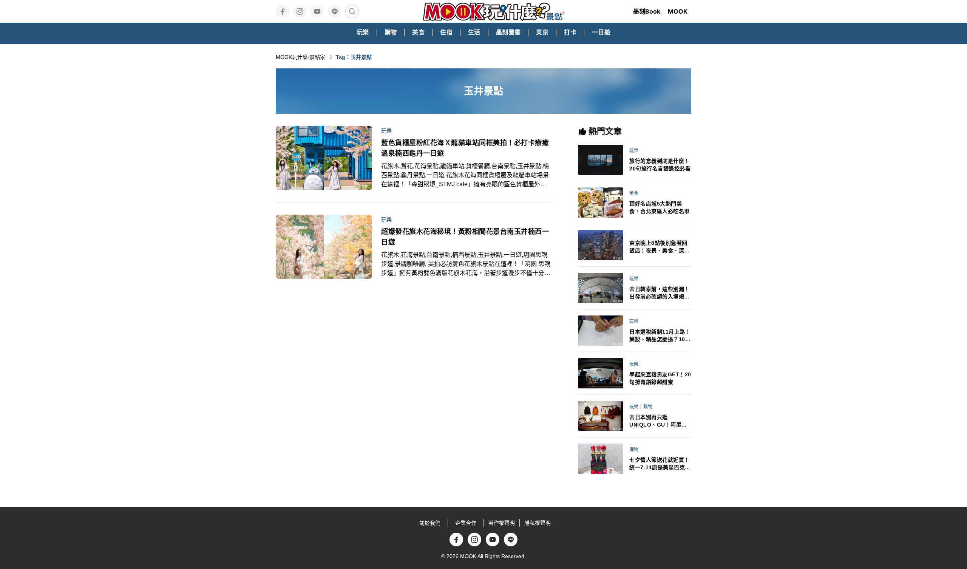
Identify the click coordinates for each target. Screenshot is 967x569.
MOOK (677, 11)
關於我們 (429, 523)
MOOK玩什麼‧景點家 (300, 57)
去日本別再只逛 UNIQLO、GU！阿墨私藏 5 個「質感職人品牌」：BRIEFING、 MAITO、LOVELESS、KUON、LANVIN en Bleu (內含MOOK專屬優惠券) (659, 421)
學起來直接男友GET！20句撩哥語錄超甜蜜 (660, 378)
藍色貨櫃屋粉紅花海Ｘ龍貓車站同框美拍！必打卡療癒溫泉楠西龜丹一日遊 (465, 148)
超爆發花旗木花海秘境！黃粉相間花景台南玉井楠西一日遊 (465, 237)
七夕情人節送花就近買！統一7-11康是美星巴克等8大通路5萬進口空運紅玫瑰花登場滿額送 (659, 464)
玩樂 (386, 131)
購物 (647, 407)
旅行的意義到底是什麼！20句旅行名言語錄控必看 (659, 165)
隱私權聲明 (537, 523)
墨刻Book (646, 11)
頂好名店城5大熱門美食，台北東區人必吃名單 (659, 207)
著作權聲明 (501, 523)
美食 (633, 193)
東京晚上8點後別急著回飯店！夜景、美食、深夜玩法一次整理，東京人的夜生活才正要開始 (659, 247)
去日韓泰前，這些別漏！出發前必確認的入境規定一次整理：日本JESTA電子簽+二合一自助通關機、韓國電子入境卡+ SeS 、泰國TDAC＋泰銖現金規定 (660, 293)
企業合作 (465, 523)
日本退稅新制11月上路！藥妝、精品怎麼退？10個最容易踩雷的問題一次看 (659, 336)
